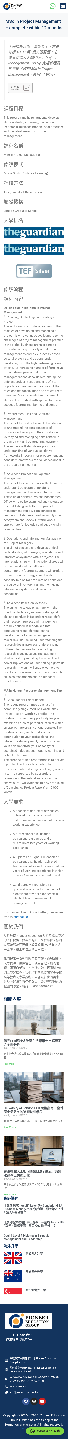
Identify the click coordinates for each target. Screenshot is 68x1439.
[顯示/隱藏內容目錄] (25, 88)
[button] (63, 6)
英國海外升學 (34, 1253)
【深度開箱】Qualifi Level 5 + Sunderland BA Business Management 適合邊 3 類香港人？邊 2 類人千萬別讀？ (33, 1209)
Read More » (10, 1064)
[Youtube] (42, 1401)
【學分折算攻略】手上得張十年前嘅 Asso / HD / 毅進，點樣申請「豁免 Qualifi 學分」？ (34, 1224)
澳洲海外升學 (34, 1271)
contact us (20, 917)
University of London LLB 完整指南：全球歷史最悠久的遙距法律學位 (33, 1110)
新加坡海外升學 (36, 1290)
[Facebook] (26, 1401)
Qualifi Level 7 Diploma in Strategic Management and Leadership (26, 1237)
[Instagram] (34, 1401)
